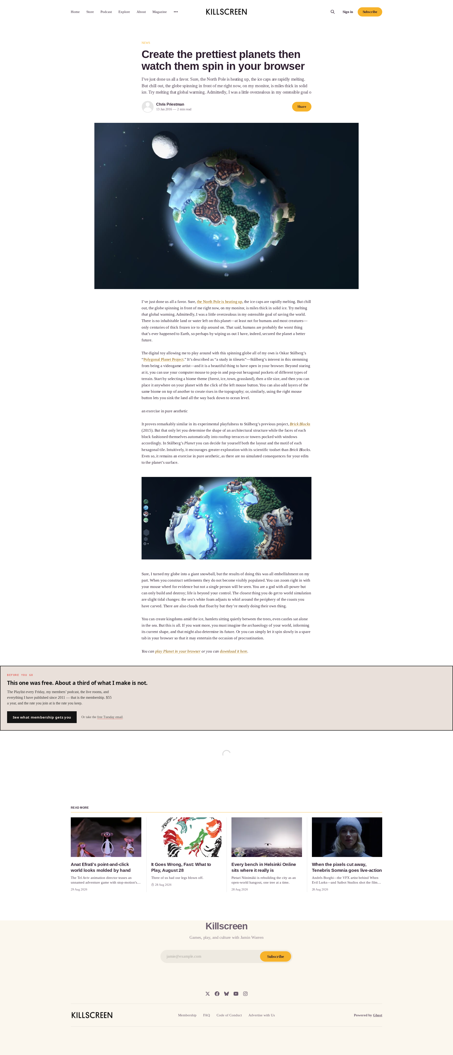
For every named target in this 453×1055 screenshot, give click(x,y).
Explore (124, 12)
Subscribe (370, 12)
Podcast (106, 12)
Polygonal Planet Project (163, 359)
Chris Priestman (170, 104)
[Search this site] (332, 12)
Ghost (377, 1015)
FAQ (206, 1015)
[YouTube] (236, 993)
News (146, 43)
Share (301, 106)
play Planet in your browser (178, 651)
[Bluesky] (226, 993)
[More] (176, 12)
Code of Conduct (229, 1015)
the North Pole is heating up (219, 301)
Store (90, 12)
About (141, 12)
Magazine (159, 12)
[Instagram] (245, 993)
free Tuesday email (110, 717)
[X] (207, 993)
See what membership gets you (42, 717)
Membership (187, 1015)
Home (75, 12)
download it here (233, 651)
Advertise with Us (261, 1015)
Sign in (348, 12)
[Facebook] (217, 993)
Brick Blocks (300, 424)
